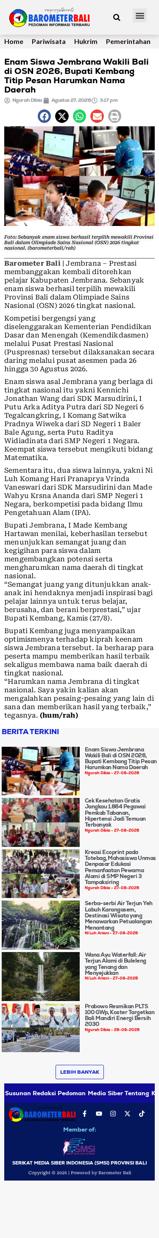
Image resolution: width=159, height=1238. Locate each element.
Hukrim (86, 41)
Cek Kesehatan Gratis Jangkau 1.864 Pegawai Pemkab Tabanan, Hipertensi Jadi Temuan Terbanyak (115, 812)
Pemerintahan (128, 41)
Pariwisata (49, 41)
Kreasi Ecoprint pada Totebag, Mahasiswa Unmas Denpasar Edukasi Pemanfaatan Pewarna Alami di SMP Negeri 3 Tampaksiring (120, 867)
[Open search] (116, 17)
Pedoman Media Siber (90, 1093)
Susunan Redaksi (30, 1093)
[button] (140, 15)
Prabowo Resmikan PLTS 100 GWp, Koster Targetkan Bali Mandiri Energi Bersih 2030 (120, 1015)
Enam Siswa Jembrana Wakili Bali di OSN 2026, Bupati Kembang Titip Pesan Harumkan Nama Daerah (121, 758)
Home (13, 41)
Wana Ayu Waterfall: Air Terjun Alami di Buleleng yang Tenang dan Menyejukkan (115, 964)
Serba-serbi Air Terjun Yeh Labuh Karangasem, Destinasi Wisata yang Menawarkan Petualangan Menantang (119, 915)
